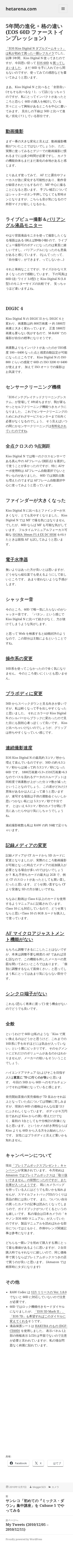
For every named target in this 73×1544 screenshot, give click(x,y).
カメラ (55, 1487)
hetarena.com (21, 9)
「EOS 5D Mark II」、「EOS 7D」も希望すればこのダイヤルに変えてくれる (38, 1316)
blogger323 (39, 1487)
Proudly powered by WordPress (24, 1539)
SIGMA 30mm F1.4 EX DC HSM (34, 534)
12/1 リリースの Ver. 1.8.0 (49, 1292)
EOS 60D (43, 63)
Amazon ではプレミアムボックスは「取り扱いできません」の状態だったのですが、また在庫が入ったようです (36, 1180)
